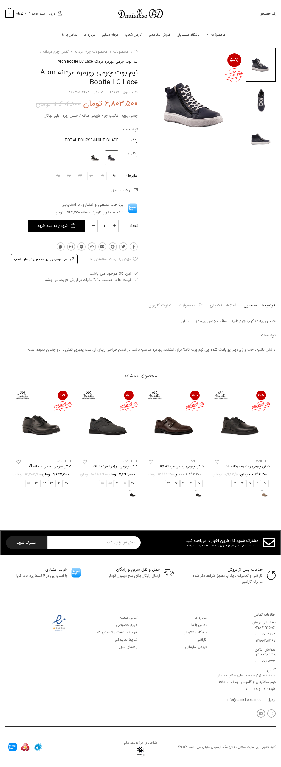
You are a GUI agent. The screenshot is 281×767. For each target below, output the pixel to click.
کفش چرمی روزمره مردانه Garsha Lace (239, 466)
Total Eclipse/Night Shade (91, 140)
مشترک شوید (26, 543)
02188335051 (265, 628)
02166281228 (266, 655)
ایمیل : (270, 700)
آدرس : (270, 670)
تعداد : (132, 226)
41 (257, 484)
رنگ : (133, 140)
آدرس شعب (133, 35)
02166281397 (265, 641)
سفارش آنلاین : (264, 649)
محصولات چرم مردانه (90, 52)
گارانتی (201, 639)
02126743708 (265, 634)
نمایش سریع (239, 448)
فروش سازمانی (159, 35)
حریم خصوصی (127, 625)
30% (261, 395)
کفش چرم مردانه (56, 52)
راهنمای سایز (121, 190)
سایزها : (132, 176)
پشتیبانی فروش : (263, 622)
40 (114, 175)
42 (250, 484)
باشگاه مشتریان (188, 35)
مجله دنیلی (110, 35)
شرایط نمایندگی (126, 639)
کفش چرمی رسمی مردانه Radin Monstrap (170, 466)
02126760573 (265, 661)
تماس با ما (69, 35)
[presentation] (266, 445)
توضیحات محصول (259, 305)
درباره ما (89, 35)
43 (242, 484)
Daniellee (196, 461)
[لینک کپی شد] (61, 246)
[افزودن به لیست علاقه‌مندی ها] (217, 461)
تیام (126, 742)
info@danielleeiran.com (246, 700)
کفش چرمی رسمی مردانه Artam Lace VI (39, 466)
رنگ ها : (131, 154)
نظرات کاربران (160, 305)
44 (235, 484)
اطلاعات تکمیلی (223, 305)
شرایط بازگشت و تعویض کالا (117, 632)
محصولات (218, 35)
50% (234, 60)
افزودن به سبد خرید (52, 226)
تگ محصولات (191, 305)
